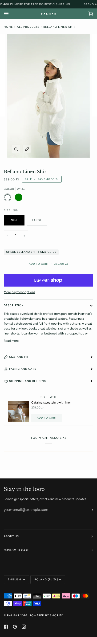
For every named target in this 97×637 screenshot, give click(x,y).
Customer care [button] (16, 550)
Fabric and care (22, 368)
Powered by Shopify (46, 615)
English (15, 579)
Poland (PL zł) (46, 579)
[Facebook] (6, 627)
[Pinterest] (15, 627)
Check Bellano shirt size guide (31, 251)
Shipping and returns (27, 381)
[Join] (87, 509)
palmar (13, 615)
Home (8, 26)
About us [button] (11, 536)
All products (28, 26)
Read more (11, 340)
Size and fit (18, 356)
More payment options (19, 292)
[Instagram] (24, 627)
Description (14, 305)
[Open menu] (11, 13)
